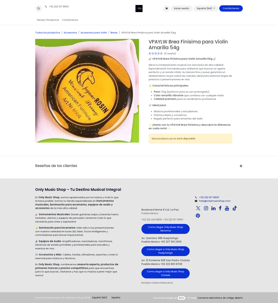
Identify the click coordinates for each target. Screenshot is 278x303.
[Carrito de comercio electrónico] (166, 8)
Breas (114, 32)
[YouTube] (227, 208)
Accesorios (70, 32)
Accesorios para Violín (94, 32)
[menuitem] (47, 20)
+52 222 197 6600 (58, 6)
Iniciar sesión (181, 8)
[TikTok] (235, 208)
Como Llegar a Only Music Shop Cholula (165, 273)
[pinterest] (198, 215)
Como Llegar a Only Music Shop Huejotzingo (165, 251)
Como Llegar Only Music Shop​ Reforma (165, 228)
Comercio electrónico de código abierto (220, 297)
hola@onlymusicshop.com (215, 201)
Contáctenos (231, 8)
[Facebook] (220, 208)
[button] (38, 8)
